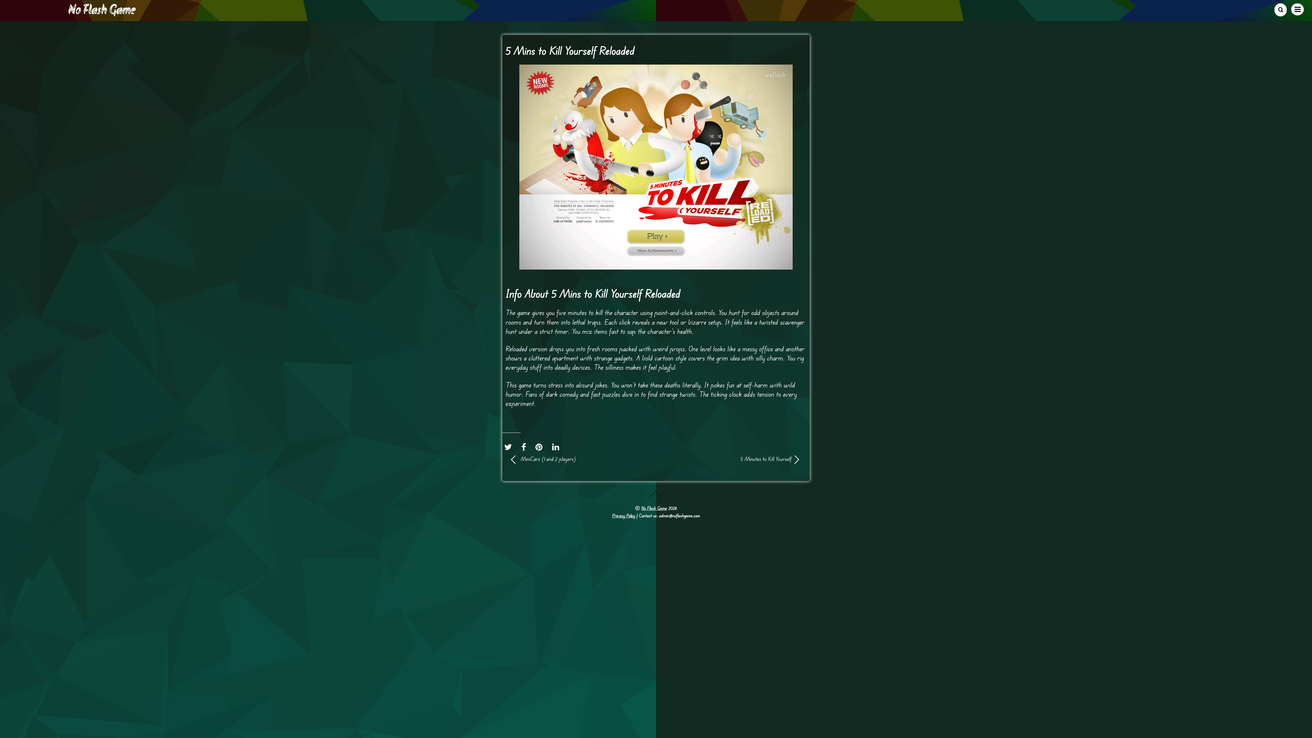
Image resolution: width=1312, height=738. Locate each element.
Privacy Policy (623, 515)
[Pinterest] (540, 446)
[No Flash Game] (102, 13)
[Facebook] (525, 446)
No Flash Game (654, 508)
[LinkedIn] (557, 446)
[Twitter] (509, 446)
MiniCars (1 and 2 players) (548, 458)
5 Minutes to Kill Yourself (728, 458)
